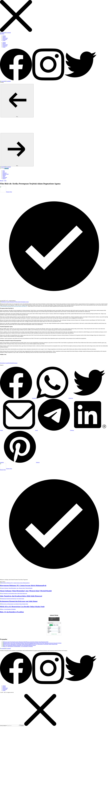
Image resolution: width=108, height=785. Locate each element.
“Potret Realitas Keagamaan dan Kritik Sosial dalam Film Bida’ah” (13, 306)
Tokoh (3, 176)
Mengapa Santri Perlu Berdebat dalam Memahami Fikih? (37, 641)
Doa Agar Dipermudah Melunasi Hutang (28, 645)
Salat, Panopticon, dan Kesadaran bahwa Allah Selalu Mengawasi (21, 596)
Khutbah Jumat (5, 174)
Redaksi (4, 37)
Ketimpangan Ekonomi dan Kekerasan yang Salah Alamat (18, 601)
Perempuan (4, 177)
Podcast (4, 178)
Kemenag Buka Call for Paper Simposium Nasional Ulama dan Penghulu (46, 643)
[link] (16, 80)
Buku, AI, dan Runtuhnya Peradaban (12, 612)
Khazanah (4, 172)
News (3, 170)
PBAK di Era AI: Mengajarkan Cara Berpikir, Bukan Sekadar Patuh (22, 606)
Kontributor (4, 39)
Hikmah (4, 175)
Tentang (4, 35)
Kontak (3, 40)
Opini (3, 171)
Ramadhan (2, 33)
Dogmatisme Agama (4, 363)
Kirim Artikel (5, 38)
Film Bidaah (10, 363)
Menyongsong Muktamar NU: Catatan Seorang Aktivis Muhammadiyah (23, 585)
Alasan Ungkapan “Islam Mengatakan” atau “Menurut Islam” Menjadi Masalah (26, 591)
